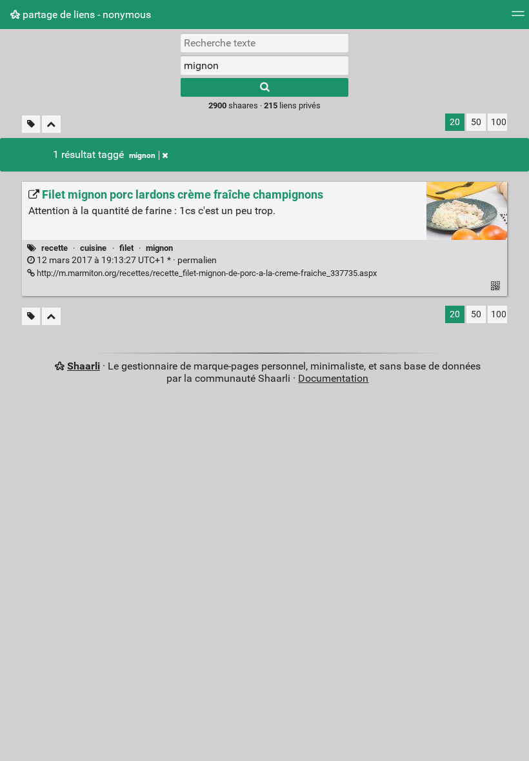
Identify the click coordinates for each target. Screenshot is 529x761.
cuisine (93, 248)
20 (455, 122)
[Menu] (518, 17)
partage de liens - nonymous (85, 14)
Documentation (333, 378)
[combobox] (264, 65)
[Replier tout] (51, 124)
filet (126, 248)
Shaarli (83, 366)
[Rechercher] (264, 87)
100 (498, 122)
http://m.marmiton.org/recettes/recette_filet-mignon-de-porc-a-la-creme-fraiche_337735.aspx (206, 273)
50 (476, 122)
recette (54, 248)
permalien (126, 260)
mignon (142, 155)
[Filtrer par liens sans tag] (31, 124)
